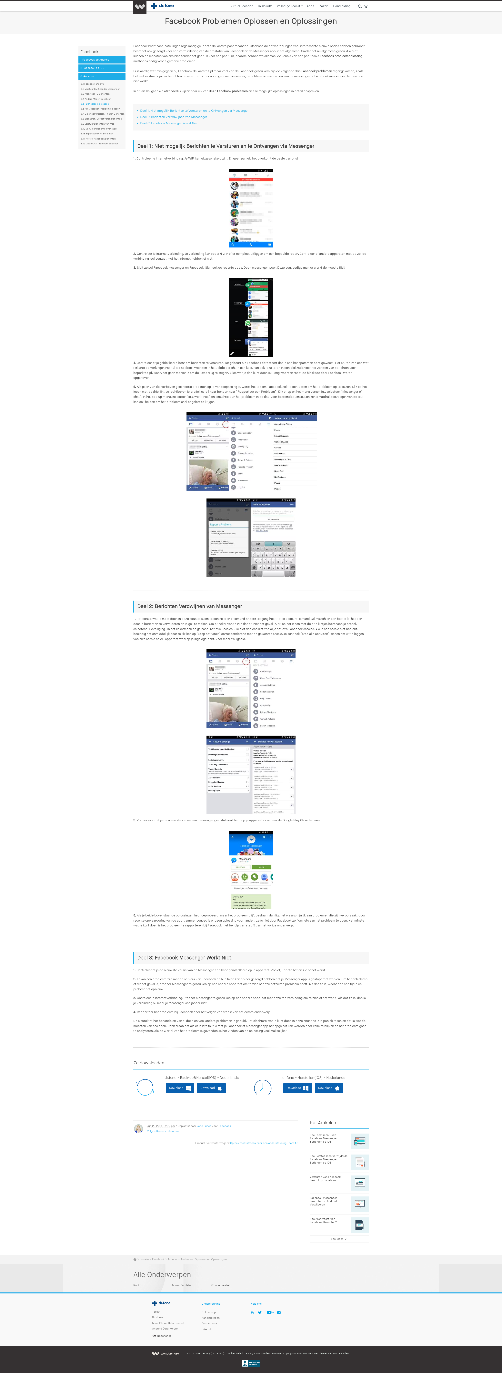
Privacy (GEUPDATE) (213, 1353)
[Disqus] (215, 1198)
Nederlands (164, 1336)
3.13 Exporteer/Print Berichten (97, 133)
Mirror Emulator (182, 1285)
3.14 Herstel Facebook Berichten (98, 138)
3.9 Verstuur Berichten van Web (98, 123)
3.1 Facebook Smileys (92, 83)
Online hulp (209, 1312)
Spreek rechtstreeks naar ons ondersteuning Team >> (264, 1143)
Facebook (224, 1126)
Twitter (263, 1312)
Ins (281, 1312)
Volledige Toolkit (288, 6)
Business (158, 1317)
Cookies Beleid (235, 1353)
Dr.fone (156, 1302)
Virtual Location (242, 6)
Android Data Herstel (165, 1328)
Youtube (273, 1312)
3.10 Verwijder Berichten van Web (99, 128)
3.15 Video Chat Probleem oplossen (99, 143)
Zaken (323, 6)
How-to (144, 1259)
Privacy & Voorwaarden (258, 1353)
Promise (276, 1353)
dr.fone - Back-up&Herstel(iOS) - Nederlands (202, 1078)
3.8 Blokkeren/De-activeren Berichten (101, 118)
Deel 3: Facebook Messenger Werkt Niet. (169, 123)
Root (136, 1285)
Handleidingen (211, 1318)
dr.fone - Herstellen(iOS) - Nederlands (313, 1078)
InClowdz (265, 6)
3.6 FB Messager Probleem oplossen (100, 108)
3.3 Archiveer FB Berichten (95, 93)
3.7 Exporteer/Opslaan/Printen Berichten (103, 113)
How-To (206, 1329)
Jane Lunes (204, 1126)
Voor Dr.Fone (193, 1353)
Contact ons (209, 1323)
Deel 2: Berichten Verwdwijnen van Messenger (173, 117)
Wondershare (165, 1353)
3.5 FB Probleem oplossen (95, 103)
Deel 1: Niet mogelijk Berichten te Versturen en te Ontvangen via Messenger (194, 111)
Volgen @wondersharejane (163, 1131)
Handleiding (341, 6)
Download (176, 1088)
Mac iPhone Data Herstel (168, 1323)
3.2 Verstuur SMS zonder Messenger (100, 89)
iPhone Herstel (220, 1285)
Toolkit (156, 1311)
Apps (310, 6)
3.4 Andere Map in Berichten (96, 99)
